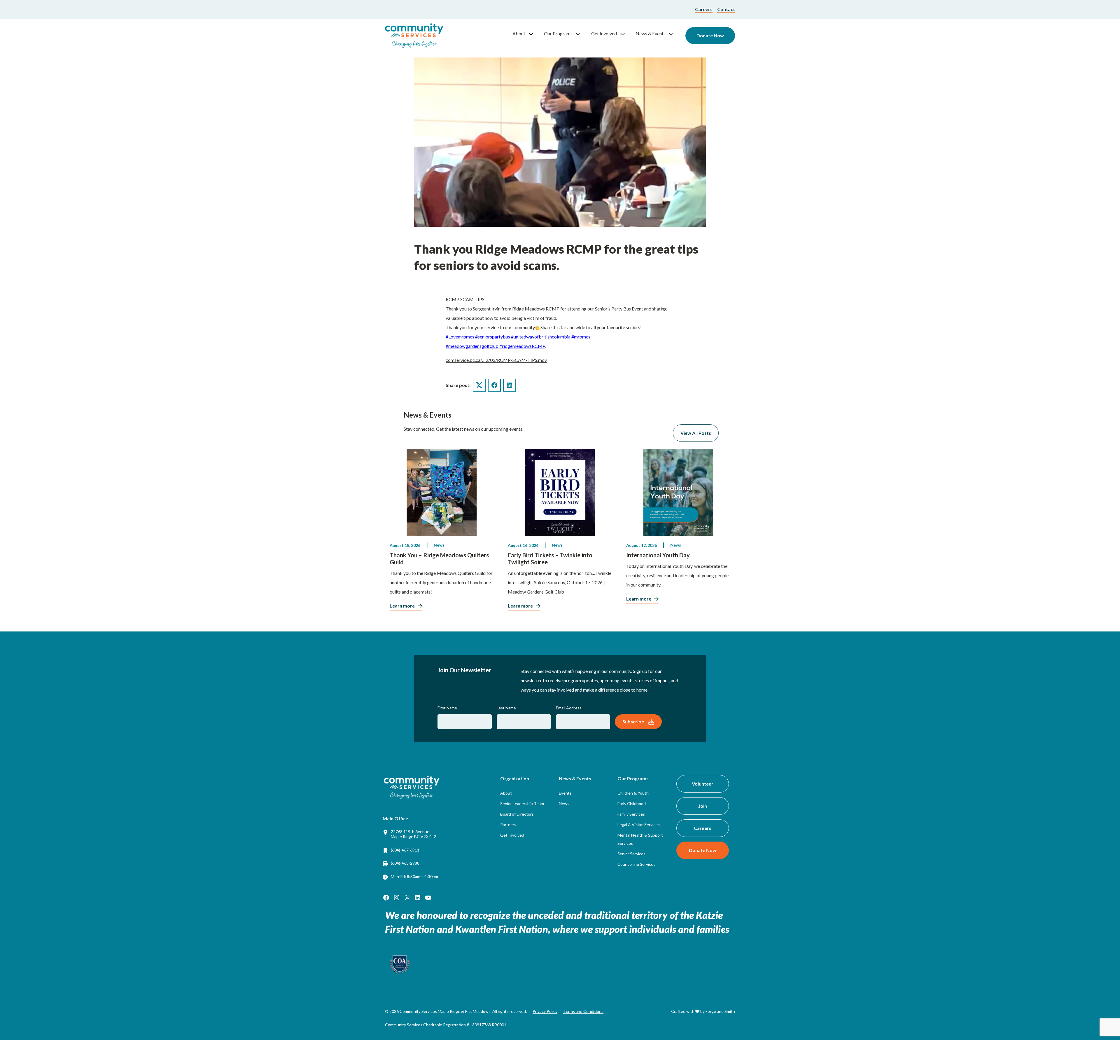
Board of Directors (517, 814)
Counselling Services (636, 864)
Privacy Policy (545, 1011)
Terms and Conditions (583, 1011)
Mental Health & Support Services (640, 839)
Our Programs (558, 33)
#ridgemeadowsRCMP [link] (522, 346)
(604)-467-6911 (405, 849)
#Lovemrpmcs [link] (460, 336)
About (518, 33)
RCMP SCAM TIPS (465, 299)
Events (565, 793)
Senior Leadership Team (522, 803)
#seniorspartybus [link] (492, 336)
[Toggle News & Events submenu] (673, 33)
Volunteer (702, 783)
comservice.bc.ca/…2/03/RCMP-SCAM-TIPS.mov (496, 360)
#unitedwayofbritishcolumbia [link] (540, 336)
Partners (508, 824)
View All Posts (695, 433)
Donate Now (710, 35)
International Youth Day (658, 555)
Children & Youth (633, 793)
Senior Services (631, 853)
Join (702, 806)
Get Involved (604, 33)
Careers (704, 9)
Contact (726, 9)
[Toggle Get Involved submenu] (625, 33)
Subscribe (633, 721)
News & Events (651, 33)
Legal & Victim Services (638, 824)
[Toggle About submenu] (533, 33)
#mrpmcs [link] (580, 336)
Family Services (631, 814)
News (439, 544)
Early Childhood (631, 803)
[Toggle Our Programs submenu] (580, 33)
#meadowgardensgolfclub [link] (472, 346)
